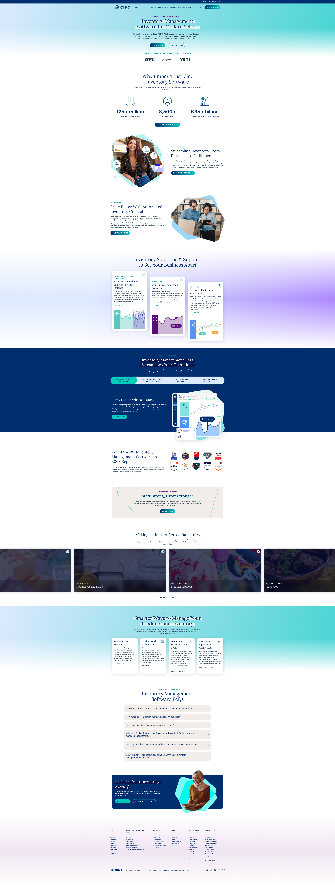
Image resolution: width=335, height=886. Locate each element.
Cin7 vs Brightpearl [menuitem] (192, 839)
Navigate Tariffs (178, 671)
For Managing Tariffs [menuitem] (132, 845)
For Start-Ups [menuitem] (129, 841)
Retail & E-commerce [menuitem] (159, 841)
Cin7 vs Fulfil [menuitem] (190, 856)
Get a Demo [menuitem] (113, 833)
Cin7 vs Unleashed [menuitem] (192, 843)
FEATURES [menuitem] (176, 830)
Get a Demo (157, 45)
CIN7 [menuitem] (112, 830)
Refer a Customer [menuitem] (115, 851)
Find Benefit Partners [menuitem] (211, 858)
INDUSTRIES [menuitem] (158, 830)
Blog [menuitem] (206, 833)
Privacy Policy (157, 870)
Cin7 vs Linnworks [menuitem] (192, 847)
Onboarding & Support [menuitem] (211, 843)
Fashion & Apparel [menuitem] (158, 835)
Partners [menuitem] (112, 843)
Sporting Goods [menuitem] (157, 843)
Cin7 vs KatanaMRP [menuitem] (192, 833)
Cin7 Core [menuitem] (129, 835)
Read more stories (167, 597)
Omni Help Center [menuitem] (210, 851)
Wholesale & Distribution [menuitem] (159, 845)
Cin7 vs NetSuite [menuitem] (191, 835)
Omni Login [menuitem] (216, 1)
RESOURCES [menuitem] (210, 830)
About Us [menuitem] (112, 837)
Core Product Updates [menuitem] (211, 839)
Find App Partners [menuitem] (210, 856)
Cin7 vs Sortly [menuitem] (190, 845)
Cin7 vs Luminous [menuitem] (191, 854)
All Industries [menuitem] (156, 847)
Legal (149, 870)
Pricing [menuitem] (128, 833)
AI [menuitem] (172, 833)
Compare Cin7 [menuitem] (191, 858)
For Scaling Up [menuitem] (130, 843)
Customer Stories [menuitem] (210, 835)
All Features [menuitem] (175, 843)
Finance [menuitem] (174, 837)
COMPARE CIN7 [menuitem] (193, 830)
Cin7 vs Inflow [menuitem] (190, 849)
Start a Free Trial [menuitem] (115, 835)
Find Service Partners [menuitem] (211, 854)
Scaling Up (147, 666)
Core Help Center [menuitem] (210, 849)
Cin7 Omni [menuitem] (129, 837)
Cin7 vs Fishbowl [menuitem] (191, 841)
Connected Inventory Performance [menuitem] (135, 849)
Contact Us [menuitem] (113, 839)
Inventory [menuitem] (175, 835)
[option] (150, 59)
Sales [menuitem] (173, 839)
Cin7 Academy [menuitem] (209, 847)
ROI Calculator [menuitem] (209, 837)
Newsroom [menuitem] (113, 845)
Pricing (198, 7)
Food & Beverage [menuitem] (157, 833)
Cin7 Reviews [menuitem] (114, 854)
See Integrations (207, 667)
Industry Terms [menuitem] (209, 845)
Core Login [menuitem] (207, 1)
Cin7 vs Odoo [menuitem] (190, 837)
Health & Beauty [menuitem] (157, 837)
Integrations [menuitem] (129, 839)
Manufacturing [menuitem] (157, 839)
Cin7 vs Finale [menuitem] (190, 851)
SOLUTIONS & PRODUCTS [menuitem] (136, 830)
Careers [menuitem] (112, 841)
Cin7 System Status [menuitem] (210, 860)
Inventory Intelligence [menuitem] (132, 847)
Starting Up (119, 664)
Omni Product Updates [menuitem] (211, 841)
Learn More (119, 305)
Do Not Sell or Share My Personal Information (176, 870)
